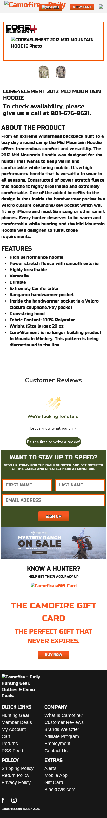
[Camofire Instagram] (14, 800)
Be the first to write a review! (53, 441)
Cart (6, 736)
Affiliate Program (61, 736)
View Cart (82, 7)
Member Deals (17, 722)
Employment (57, 743)
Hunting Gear (15, 715)
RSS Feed (12, 750)
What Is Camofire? (63, 715)
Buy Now (53, 655)
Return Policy (15, 775)
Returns (10, 743)
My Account (14, 729)
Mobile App (56, 775)
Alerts (50, 768)
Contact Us (56, 750)
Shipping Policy (18, 768)
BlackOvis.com (59, 789)
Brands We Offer (61, 729)
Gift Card (53, 782)
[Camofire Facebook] (3, 800)
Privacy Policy (16, 782)
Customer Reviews (64, 722)
